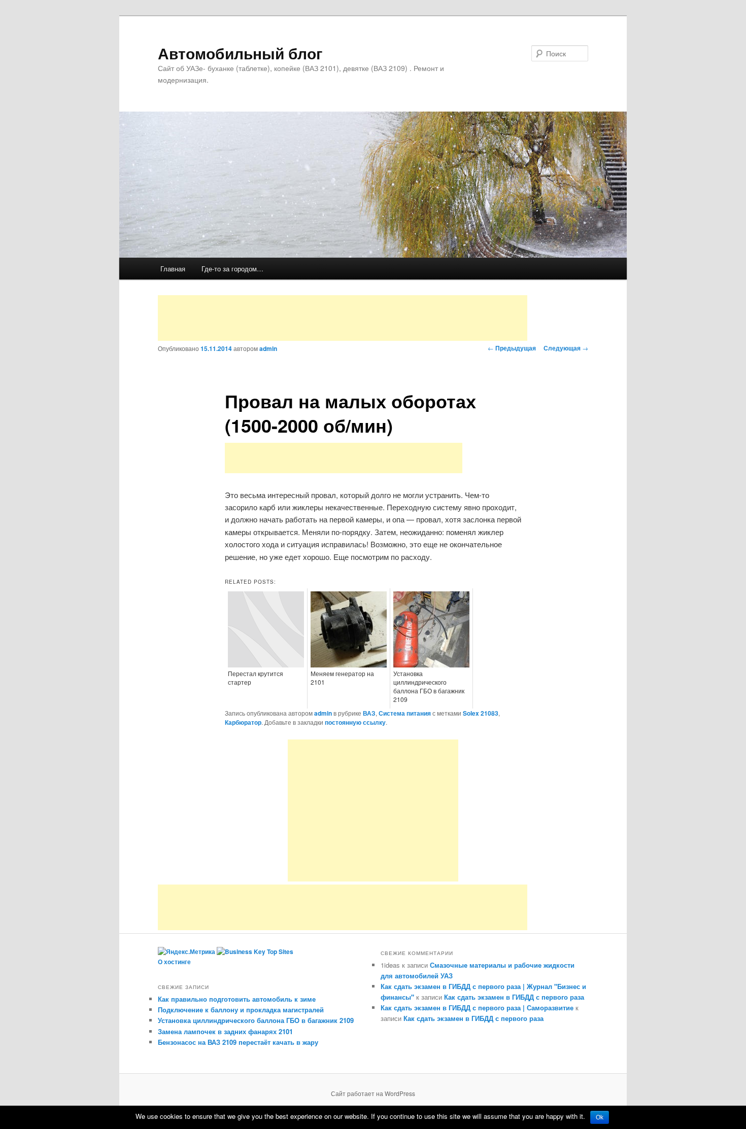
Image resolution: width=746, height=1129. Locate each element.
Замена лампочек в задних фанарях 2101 (225, 1031)
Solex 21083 (480, 713)
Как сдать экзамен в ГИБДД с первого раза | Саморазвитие (477, 1007)
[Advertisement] (342, 318)
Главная (172, 268)
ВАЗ (369, 713)
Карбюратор (243, 722)
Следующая (566, 347)
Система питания (405, 713)
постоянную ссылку (355, 722)
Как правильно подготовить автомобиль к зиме (237, 999)
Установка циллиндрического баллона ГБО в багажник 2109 (256, 1020)
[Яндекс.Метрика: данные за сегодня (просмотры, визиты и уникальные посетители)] (186, 952)
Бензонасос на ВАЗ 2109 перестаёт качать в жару (238, 1042)
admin (268, 348)
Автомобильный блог (240, 53)
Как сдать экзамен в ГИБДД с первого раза (514, 997)
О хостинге (174, 961)
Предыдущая (512, 347)
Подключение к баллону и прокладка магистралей (241, 1009)
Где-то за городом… (232, 268)
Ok (599, 1117)
